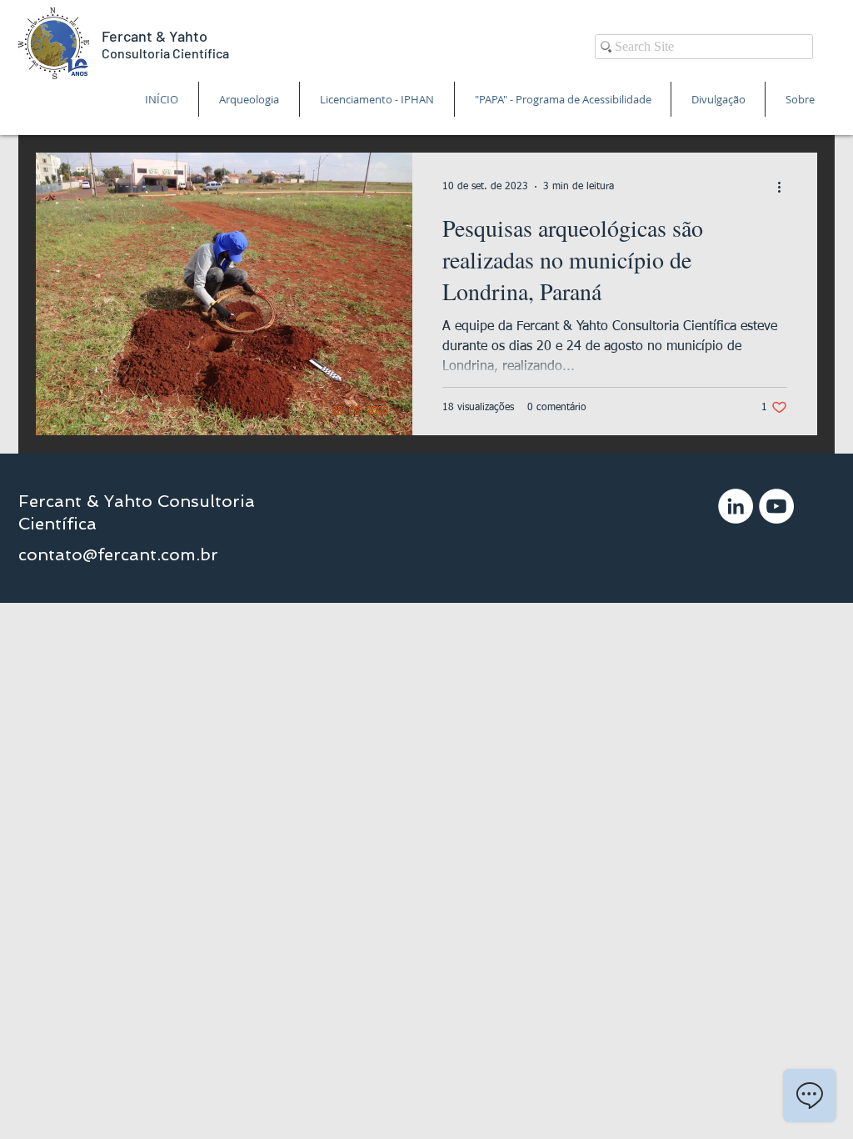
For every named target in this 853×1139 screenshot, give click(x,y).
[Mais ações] (785, 187)
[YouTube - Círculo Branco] (776, 506)
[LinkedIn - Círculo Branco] (735, 506)
